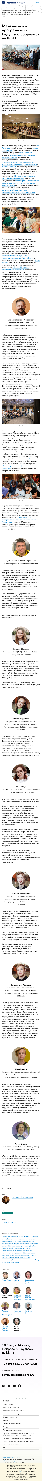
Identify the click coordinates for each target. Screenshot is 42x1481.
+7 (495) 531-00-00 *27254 (20, 1364)
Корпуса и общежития (10, 1417)
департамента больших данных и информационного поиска (14, 191)
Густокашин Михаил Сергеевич (21, 560)
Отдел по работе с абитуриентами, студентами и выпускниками (19, 1257)
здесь (20, 1470)
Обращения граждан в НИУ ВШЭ (13, 1424)
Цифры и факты (8, 1404)
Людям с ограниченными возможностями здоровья (19, 1441)
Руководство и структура (11, 1407)
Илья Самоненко (25, 152)
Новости (28, 14)
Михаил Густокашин (9, 157)
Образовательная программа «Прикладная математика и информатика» (17, 1251)
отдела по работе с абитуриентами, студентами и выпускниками (19, 518)
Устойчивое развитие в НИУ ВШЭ (13, 1411)
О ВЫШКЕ (6, 1401)
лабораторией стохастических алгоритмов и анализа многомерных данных (20, 181)
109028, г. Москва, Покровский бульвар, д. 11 (18, 1349)
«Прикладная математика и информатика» (18, 162)
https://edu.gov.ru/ (9, 1461)
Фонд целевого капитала (11, 1427)
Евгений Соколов (30, 164)
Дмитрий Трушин (28, 192)
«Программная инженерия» (12, 164)
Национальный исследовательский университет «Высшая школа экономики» (18, 11)
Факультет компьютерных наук (13, 14)
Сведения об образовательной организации (17, 1438)
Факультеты (27, 12)
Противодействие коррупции (12, 1430)
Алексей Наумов (8, 185)
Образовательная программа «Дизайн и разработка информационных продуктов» (19, 1247)
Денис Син (28, 459)
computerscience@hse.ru (18, 1375)
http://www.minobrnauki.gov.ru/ (13, 1457)
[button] (3, 126)
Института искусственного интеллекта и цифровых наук (18, 177)
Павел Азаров (7, 522)
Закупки (5, 1420)
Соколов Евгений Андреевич (21, 319)
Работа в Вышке (8, 1448)
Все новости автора (17, 1200)
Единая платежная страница (12, 1445)
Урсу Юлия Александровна (22, 1197)
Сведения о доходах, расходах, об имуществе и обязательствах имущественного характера (18, 1434)
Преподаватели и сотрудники (12, 1414)
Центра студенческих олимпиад (22, 155)
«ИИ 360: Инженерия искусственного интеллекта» (15, 268)
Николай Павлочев (9, 166)
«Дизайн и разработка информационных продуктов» (17, 467)
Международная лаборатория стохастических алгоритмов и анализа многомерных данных (20, 1243)
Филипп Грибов (27, 258)
